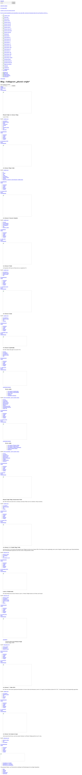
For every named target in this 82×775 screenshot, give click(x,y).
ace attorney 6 (5, 225)
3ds (3, 226)
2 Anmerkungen (3, 181)
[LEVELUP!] (6, 76)
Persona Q (10, 449)
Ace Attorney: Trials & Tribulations (14, 447)
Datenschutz (5, 772)
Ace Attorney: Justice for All (13, 446)
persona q (5, 461)
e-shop (4, 508)
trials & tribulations (6, 457)
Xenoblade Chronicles (12, 395)
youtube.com (5, 118)
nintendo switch (6, 127)
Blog (4, 769)
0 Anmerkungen (3, 277)
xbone (4, 175)
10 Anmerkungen (3, 744)
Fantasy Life (10, 393)
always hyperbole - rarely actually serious (11, 397)
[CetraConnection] (6, 75)
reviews (4, 399)
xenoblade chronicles (7, 407)
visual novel (5, 124)
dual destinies (5, 403)
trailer (4, 123)
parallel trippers (6, 460)
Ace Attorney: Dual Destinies (13, 392)
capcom (4, 125)
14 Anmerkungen (3, 463)
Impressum (5, 773)
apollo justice (5, 401)
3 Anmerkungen (3, 131)
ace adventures (5, 223)
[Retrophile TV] (6, 644)
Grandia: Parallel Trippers (12, 448)
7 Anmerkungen (3, 605)
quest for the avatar (6, 406)
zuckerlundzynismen (7, 387)
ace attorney (5, 121)
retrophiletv (5, 639)
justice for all (5, 456)
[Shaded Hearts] (6, 74)
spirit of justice (5, 224)
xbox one (4, 129)
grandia (4, 459)
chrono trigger (5, 646)
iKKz (1, 89)
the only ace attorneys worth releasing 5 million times (13, 179)
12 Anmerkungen (3, 410)
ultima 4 (4, 405)
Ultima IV (10, 394)
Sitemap (4, 770)
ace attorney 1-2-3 (6, 557)
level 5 (4, 603)
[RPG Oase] (5, 73)
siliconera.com (6, 552)
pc (3, 126)
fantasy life (5, 408)
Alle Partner (2, 78)
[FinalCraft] (5, 72)
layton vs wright (6, 600)
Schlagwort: (5, 84)
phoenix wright (6, 122)
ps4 (3, 128)
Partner (4, 771)
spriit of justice (5, 274)
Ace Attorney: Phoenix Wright (13, 445)
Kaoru (1, 142)
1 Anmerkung (3, 229)
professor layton (6, 599)
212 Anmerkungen (4, 651)
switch (4, 173)
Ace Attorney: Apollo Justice (13, 391)
